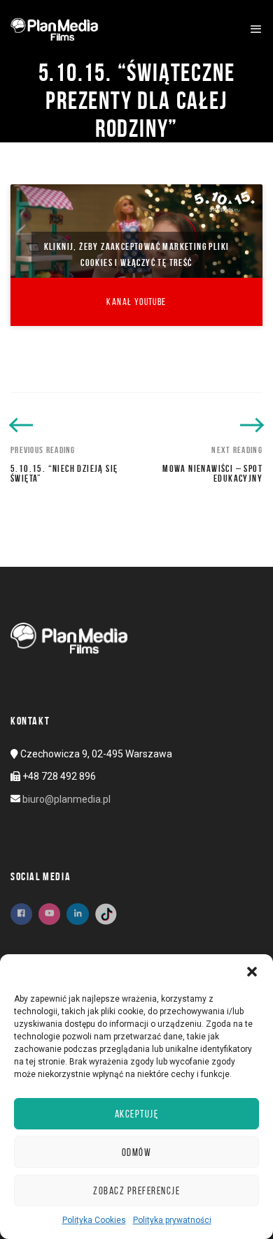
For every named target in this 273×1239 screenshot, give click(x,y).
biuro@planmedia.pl (66, 799)
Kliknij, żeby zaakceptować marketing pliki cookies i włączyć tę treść (137, 254)
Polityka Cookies (94, 1220)
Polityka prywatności (172, 1220)
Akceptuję (137, 1114)
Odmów (137, 1152)
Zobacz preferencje (136, 1190)
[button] (252, 972)
